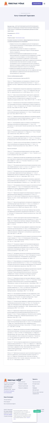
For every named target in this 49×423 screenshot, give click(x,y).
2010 (11, 35)
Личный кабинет (37, 3)
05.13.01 (17, 33)
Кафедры (35, 388)
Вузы (34, 386)
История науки (36, 383)
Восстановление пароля (9, 403)
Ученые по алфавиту (23, 388)
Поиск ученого (21, 381)
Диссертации (36, 390)
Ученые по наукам (22, 383)
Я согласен (37, 411)
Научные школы (36, 381)
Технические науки (25, 13)
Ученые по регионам (23, 386)
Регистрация (7, 401)
